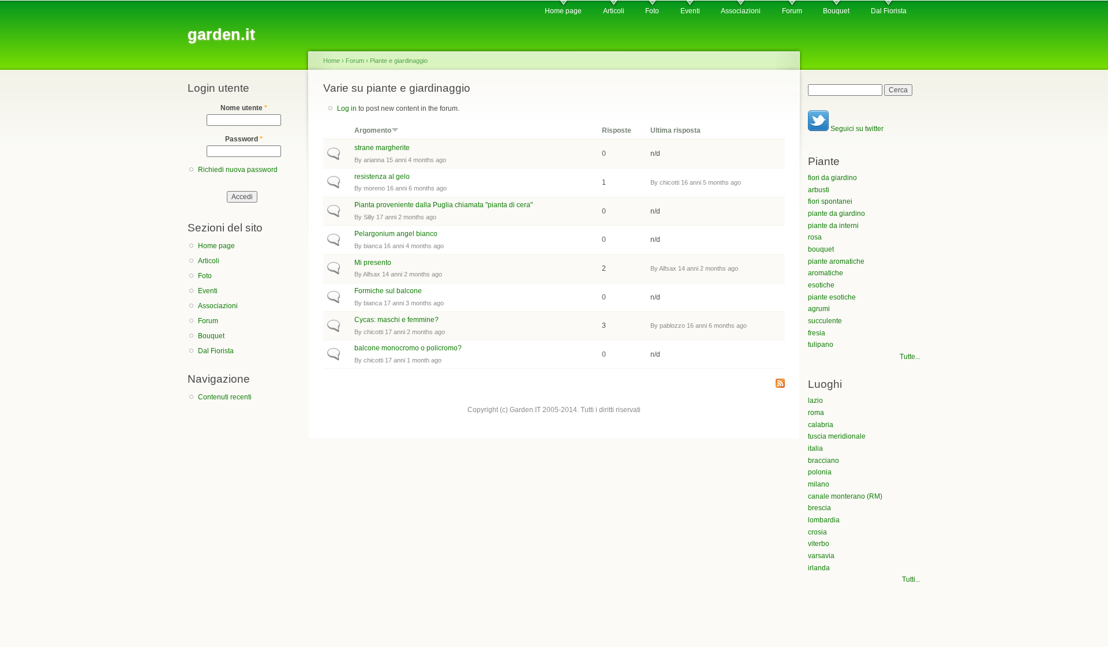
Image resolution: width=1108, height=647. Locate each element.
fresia (816, 333)
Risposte (616, 130)
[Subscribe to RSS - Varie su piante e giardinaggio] (780, 384)
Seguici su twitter (856, 129)
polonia (820, 472)
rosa (815, 237)
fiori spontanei (830, 201)
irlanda (819, 568)
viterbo (818, 544)
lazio (815, 401)
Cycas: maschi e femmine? (396, 320)
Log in (347, 108)
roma (816, 413)
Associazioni (741, 11)
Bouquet (836, 11)
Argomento (372, 130)
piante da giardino (836, 214)
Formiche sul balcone (388, 291)
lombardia (824, 520)
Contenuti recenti (225, 397)
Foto (652, 11)
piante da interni (833, 226)
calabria (820, 425)
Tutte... (910, 357)
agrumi (819, 309)
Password (244, 139)
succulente (825, 321)
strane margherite (382, 148)
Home (331, 60)
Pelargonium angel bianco (395, 234)
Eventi (690, 11)
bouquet (821, 249)
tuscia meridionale (837, 436)
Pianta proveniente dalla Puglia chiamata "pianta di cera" (443, 205)
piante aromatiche (836, 261)
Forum (792, 11)
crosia (817, 532)
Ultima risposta (675, 130)
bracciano (823, 461)
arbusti (818, 190)
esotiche (821, 285)
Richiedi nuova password (238, 170)
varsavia (821, 556)
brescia (819, 508)
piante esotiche (832, 297)
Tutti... (911, 579)
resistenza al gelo (382, 177)
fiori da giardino (832, 178)
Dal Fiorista (889, 11)
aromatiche (825, 273)
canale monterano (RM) (845, 496)
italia (815, 448)
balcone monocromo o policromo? (408, 348)
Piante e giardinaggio (399, 60)
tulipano (820, 345)
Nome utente (243, 108)
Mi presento (372, 263)
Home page (563, 11)
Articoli (613, 11)
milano (818, 484)
